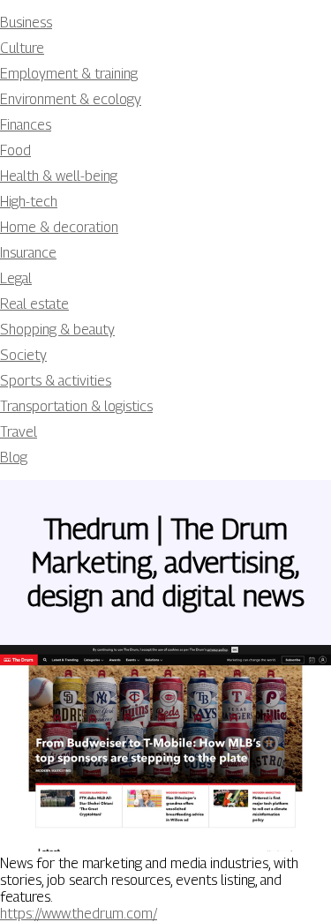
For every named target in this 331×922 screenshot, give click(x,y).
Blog (13, 457)
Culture (22, 48)
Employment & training (69, 73)
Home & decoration (59, 227)
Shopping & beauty (57, 329)
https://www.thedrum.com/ (78, 913)
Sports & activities (55, 380)
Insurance (28, 252)
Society (23, 355)
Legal (16, 278)
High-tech (28, 201)
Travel (18, 432)
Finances (25, 124)
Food (15, 150)
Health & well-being (58, 176)
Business (26, 22)
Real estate (34, 304)
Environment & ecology (70, 99)
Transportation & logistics (76, 406)
